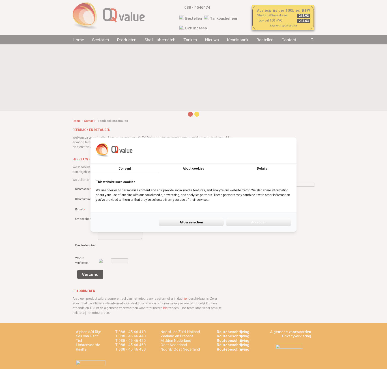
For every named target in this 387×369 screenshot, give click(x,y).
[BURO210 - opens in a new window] (274, 150)
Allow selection (191, 222)
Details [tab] (262, 168)
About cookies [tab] (193, 168)
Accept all (258, 222)
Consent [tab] (124, 168)
